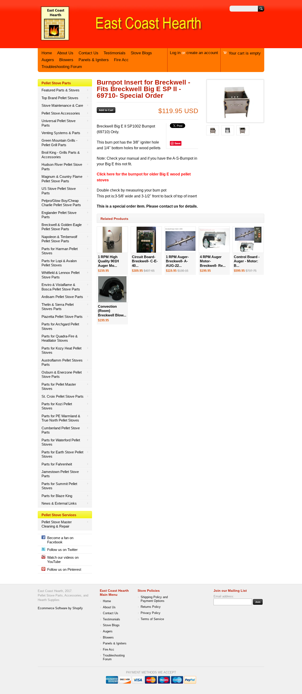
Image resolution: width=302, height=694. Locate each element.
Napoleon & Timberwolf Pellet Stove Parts (59, 239)
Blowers (66, 60)
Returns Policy (151, 607)
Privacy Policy (150, 613)
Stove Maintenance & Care (62, 105)
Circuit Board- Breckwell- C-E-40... (145, 261)
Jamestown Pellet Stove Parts (60, 474)
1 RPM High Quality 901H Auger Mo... (108, 261)
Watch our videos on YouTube (63, 559)
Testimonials (115, 53)
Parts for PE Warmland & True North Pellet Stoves (61, 418)
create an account (202, 53)
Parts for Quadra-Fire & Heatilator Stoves (60, 338)
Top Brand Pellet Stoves (60, 98)
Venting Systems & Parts (61, 133)
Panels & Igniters (94, 60)
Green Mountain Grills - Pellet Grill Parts (59, 142)
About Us (65, 53)
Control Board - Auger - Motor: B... (247, 261)
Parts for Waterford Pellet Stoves (61, 442)
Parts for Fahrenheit (57, 464)
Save (177, 143)
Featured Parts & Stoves (61, 90)
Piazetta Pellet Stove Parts (62, 317)
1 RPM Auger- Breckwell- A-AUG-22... (177, 261)
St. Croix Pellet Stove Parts (63, 396)
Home (47, 53)
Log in (175, 53)
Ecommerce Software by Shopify (60, 608)
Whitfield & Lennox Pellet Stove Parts (61, 275)
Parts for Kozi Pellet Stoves (57, 406)
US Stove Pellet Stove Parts (59, 191)
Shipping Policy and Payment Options (154, 599)
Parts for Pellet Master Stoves (59, 386)
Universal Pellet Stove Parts (59, 123)
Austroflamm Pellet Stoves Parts (62, 362)
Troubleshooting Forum (62, 66)
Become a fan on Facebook (60, 540)
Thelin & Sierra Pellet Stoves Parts (58, 306)
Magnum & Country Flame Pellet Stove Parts (62, 179)
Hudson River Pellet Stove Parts (62, 166)
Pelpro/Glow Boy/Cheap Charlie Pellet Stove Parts (61, 203)
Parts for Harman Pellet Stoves (60, 251)
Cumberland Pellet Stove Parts (61, 430)
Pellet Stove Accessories (61, 113)
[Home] (120, 41)
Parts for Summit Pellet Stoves (59, 486)
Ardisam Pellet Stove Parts (62, 297)
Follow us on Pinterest (64, 569)
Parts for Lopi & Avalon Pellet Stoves (59, 263)
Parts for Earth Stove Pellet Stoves (62, 454)
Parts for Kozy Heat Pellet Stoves (61, 350)
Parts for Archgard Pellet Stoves (60, 326)
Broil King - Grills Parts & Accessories (61, 154)
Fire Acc (121, 60)
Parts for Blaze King (57, 496)
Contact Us (88, 53)
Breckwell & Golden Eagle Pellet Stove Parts (62, 227)
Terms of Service (152, 619)
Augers (48, 60)
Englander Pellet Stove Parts (59, 215)
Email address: (224, 596)
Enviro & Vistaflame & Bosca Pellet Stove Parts (61, 287)
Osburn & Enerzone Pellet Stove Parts (62, 374)
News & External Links (59, 503)
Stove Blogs (141, 53)
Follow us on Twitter (62, 550)
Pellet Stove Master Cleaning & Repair (57, 524)
